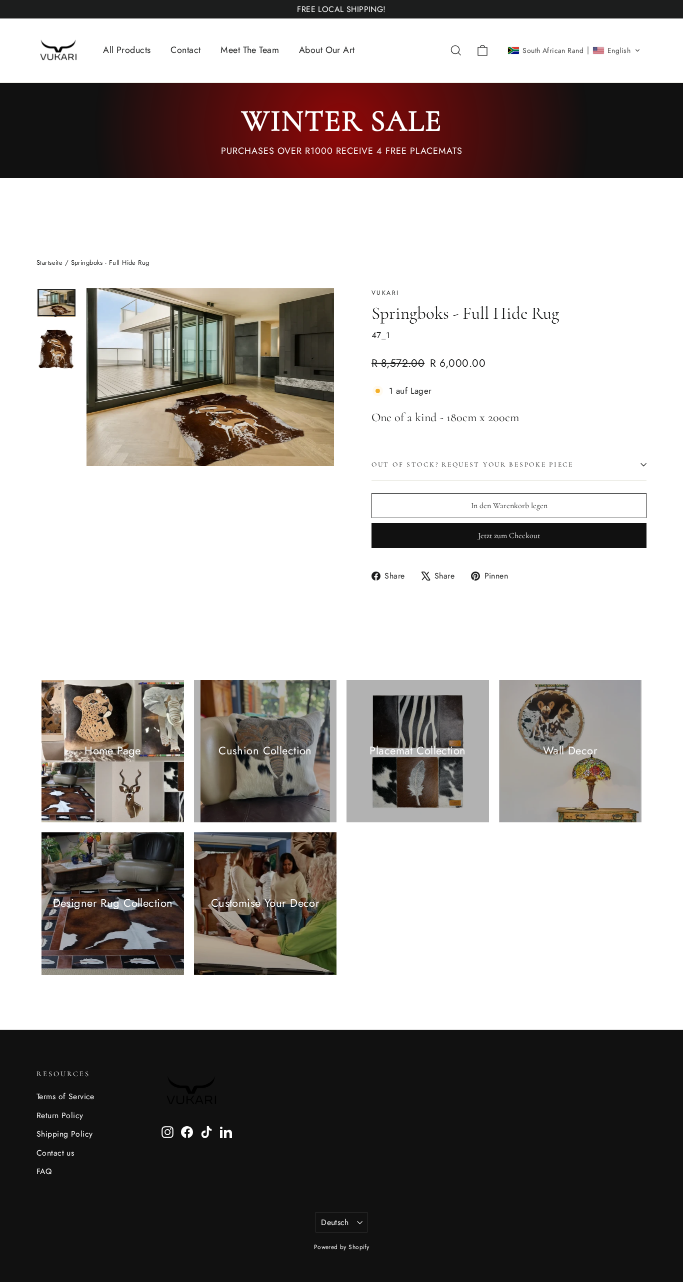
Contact (185, 49)
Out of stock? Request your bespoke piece (473, 464)
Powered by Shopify (342, 1247)
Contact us (55, 1153)
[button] (574, 50)
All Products (126, 49)
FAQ (44, 1171)
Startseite (49, 262)
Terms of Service (65, 1096)
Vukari (385, 292)
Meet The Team (249, 49)
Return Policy (60, 1115)
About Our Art (327, 49)
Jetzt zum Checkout (509, 536)
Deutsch (335, 1222)
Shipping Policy (64, 1134)
